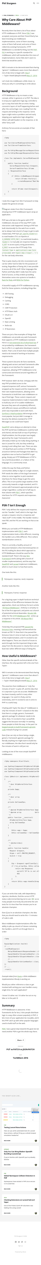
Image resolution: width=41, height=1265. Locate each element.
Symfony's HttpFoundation (12, 413)
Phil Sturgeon (9, 3)
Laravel (16, 564)
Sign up (20, 1246)
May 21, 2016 (32, 75)
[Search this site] (34, 3)
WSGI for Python (22, 280)
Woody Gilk (32, 613)
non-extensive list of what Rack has (22, 342)
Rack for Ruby (7, 280)
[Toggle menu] (37, 3)
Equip (19, 976)
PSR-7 (28, 33)
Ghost (24, 1252)
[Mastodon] (22, 1242)
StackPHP (5, 427)
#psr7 (27, 73)
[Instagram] (25, 1242)
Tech (17, 15)
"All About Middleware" (11, 608)
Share (19, 1040)
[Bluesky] (19, 1242)
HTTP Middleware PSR (21, 616)
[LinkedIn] (16, 1242)
